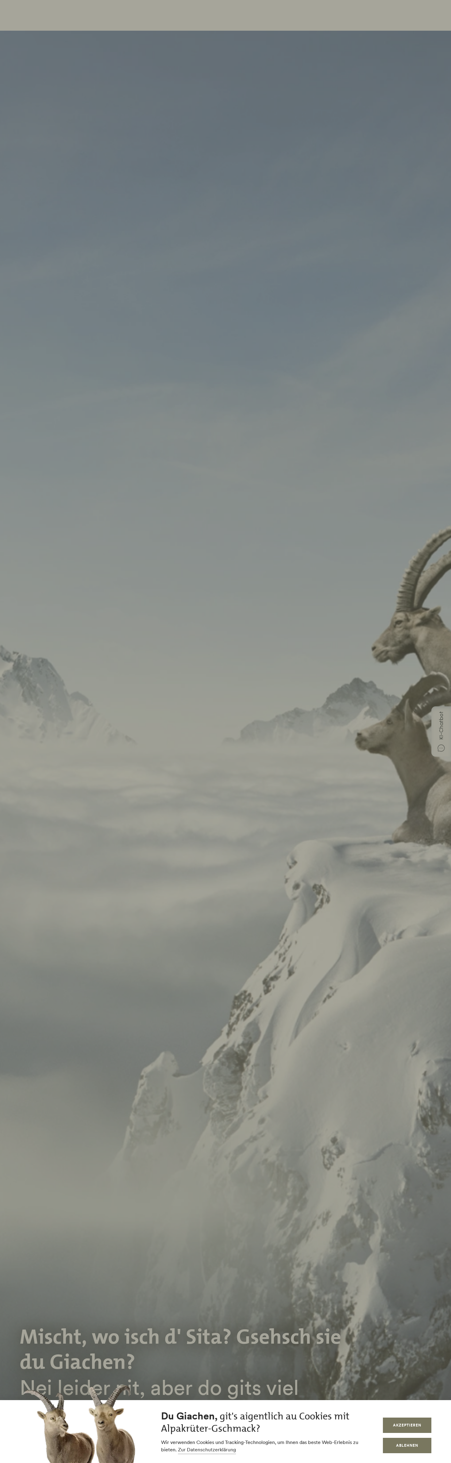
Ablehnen (407, 1445)
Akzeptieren (407, 1425)
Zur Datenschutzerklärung (207, 1449)
